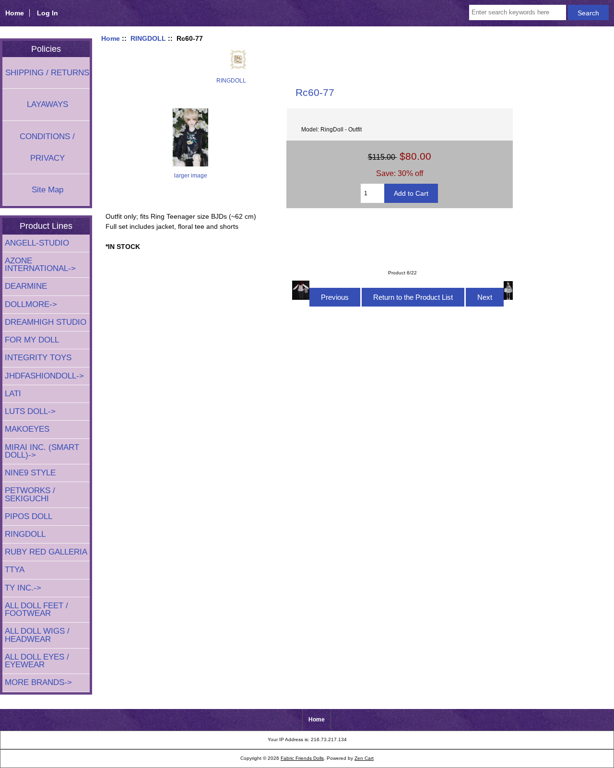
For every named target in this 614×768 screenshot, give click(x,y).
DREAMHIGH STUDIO (45, 322)
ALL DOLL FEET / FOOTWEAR (36, 609)
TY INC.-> (23, 587)
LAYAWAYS (47, 104)
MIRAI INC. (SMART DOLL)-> (42, 451)
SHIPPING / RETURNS (47, 72)
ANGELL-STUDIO (37, 243)
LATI (13, 393)
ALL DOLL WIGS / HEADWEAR (37, 634)
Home (14, 13)
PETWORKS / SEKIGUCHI (30, 494)
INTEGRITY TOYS (38, 357)
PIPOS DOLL (28, 516)
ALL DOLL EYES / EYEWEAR (37, 660)
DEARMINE (26, 286)
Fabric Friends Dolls (302, 758)
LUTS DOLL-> (30, 411)
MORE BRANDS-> (38, 682)
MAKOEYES (27, 429)
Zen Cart (364, 758)
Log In (47, 13)
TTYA (14, 569)
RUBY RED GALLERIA (46, 551)
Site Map (47, 189)
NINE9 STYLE (30, 472)
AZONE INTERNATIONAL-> (40, 264)
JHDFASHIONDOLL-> (44, 375)
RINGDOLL (148, 38)
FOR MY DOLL (32, 339)
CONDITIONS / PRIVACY (47, 147)
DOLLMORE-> (31, 304)
